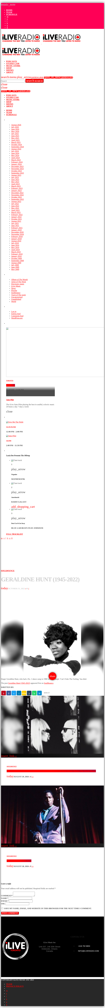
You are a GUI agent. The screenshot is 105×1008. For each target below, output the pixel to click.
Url (3, 904)
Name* (4, 898)
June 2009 (15, 267)
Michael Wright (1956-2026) (19, 860)
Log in (13, 312)
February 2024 (17, 162)
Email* (4, 901)
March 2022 (16, 213)
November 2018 (17, 234)
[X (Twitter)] (7, 19)
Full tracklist (14, 534)
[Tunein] (6, 996)
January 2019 (16, 230)
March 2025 (16, 142)
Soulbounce (15, 293)
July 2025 (15, 134)
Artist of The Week (18, 282)
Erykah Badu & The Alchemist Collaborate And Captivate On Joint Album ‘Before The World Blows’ (51, 771)
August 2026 (16, 125)
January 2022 (16, 217)
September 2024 (17, 147)
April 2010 (15, 250)
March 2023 (16, 186)
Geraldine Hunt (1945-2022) (19, 683)
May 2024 (15, 156)
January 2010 (16, 256)
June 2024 (15, 153)
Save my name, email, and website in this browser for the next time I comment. (48, 909)
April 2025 (15, 140)
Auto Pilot (10, 385)
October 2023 (16, 171)
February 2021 (17, 228)
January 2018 (16, 239)
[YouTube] (7, 17)
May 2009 (15, 269)
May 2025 (15, 138)
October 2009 (16, 259)
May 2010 (15, 248)
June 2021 (15, 226)
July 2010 (15, 243)
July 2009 (15, 265)
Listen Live (30, 78)
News (13, 288)
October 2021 (16, 219)
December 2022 (17, 193)
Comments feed (17, 316)
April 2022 (15, 210)
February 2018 (17, 237)
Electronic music (17, 284)
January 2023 (16, 191)
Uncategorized (16, 297)
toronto (9, 380)
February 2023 (17, 188)
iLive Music (16, 286)
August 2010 (16, 241)
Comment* (6, 896)
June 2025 (15, 136)
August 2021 (16, 221)
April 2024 (15, 158)
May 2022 (15, 208)
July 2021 (15, 223)
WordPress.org (17, 318)
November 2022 (17, 195)
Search (34, 80)
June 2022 (15, 206)
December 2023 (17, 167)
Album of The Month (19, 280)
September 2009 (17, 261)
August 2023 (16, 175)
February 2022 (17, 215)
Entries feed (15, 314)
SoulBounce (48, 683)
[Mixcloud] (7, 23)
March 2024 (16, 160)
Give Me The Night (11, 427)
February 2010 (17, 254)
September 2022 (17, 199)
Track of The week (18, 295)
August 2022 (16, 202)
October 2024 (16, 145)
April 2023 (15, 184)
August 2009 (16, 263)
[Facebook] (7, 28)
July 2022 (15, 204)
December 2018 (17, 232)
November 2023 (17, 169)
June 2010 (15, 245)
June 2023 (15, 180)
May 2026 (15, 131)
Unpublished (16, 299)
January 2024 (16, 164)
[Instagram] (7, 25)
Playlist (14, 291)
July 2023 (15, 177)
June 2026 (15, 129)
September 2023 (17, 173)
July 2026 (15, 127)
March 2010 (16, 252)
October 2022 (16, 197)
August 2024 (16, 149)
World (13, 302)
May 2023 (15, 182)
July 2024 (15, 151)
